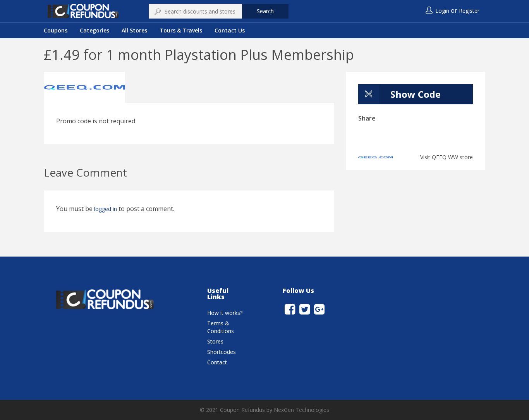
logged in (105, 209)
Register (469, 10)
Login (442, 10)
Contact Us (230, 30)
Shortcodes (221, 351)
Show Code (415, 94)
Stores (215, 341)
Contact (217, 362)
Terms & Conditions (220, 327)
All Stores (134, 30)
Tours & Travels (181, 30)
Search (265, 11)
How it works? (224, 312)
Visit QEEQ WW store (446, 157)
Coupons (55, 30)
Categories (94, 30)
